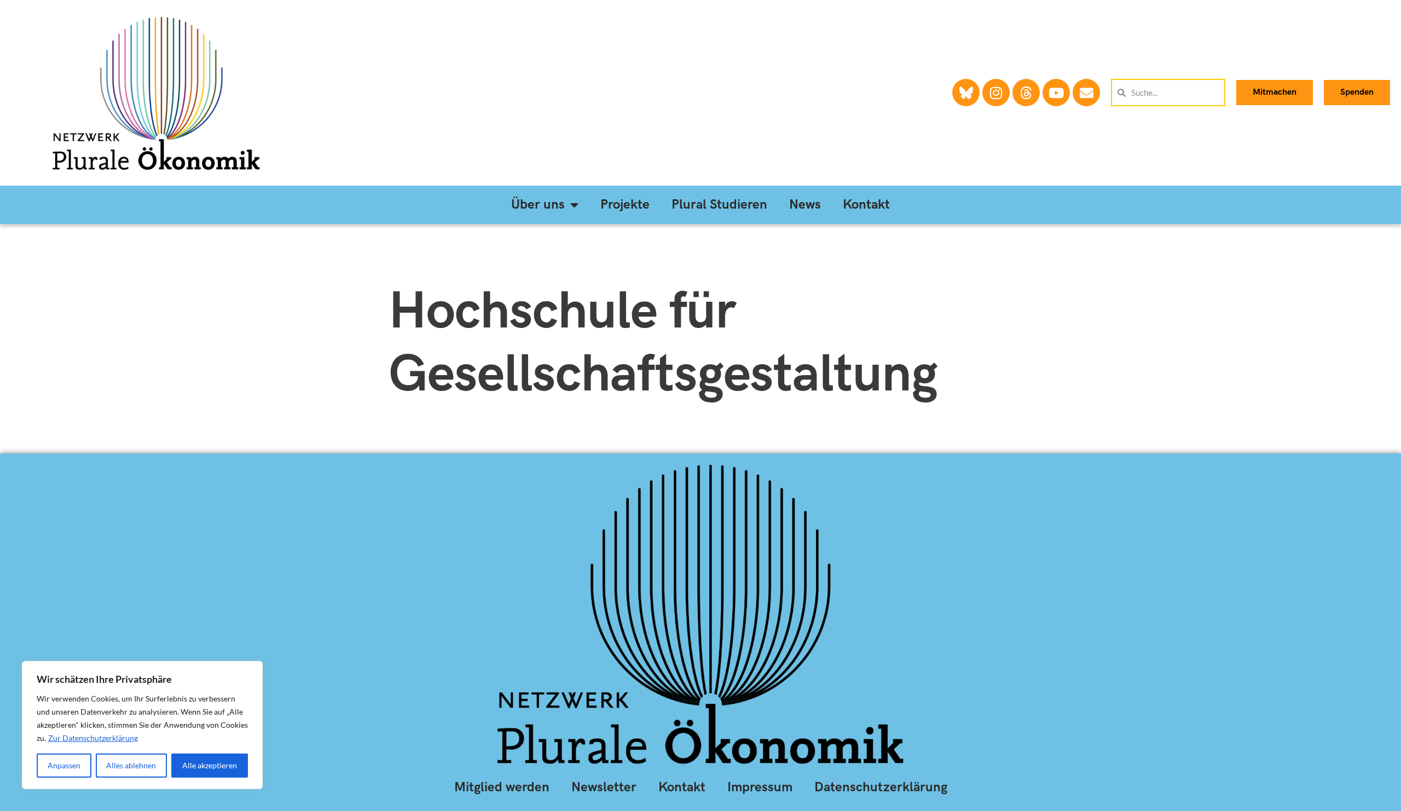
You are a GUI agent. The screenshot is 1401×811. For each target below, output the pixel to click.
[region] (142, 725)
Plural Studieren (719, 204)
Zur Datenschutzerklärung (93, 738)
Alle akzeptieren (209, 765)
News (805, 204)
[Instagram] (996, 92)
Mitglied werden (501, 787)
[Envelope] (1086, 92)
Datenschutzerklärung (880, 787)
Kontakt (866, 204)
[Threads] (1026, 92)
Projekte (625, 204)
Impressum (759, 787)
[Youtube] (1056, 92)
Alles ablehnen (131, 765)
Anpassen (64, 765)
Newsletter (603, 787)
